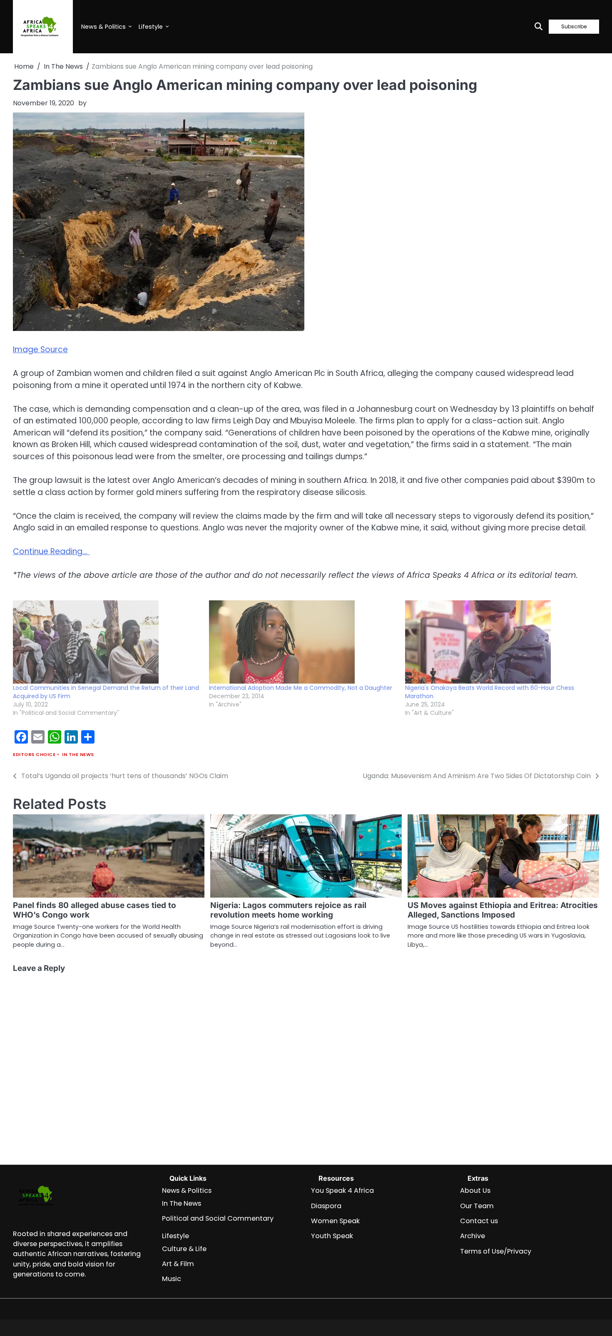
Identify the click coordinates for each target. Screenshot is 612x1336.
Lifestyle (151, 26)
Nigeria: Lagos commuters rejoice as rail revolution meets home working (288, 910)
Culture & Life (184, 1249)
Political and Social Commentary (218, 1218)
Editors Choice (34, 754)
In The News (78, 754)
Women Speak (335, 1221)
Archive (472, 1236)
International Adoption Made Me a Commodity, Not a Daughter (300, 688)
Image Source (40, 349)
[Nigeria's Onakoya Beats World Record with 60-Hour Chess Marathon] (499, 642)
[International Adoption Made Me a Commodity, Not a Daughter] (303, 642)
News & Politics (103, 26)
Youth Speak (332, 1236)
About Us (475, 1190)
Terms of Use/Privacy (495, 1251)
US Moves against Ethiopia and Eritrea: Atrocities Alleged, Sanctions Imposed (503, 910)
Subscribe (574, 26)
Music (171, 1279)
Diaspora (326, 1206)
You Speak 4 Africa (342, 1190)
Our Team (477, 1206)
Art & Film (178, 1264)
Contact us (479, 1221)
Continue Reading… (51, 551)
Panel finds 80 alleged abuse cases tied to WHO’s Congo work (94, 910)
